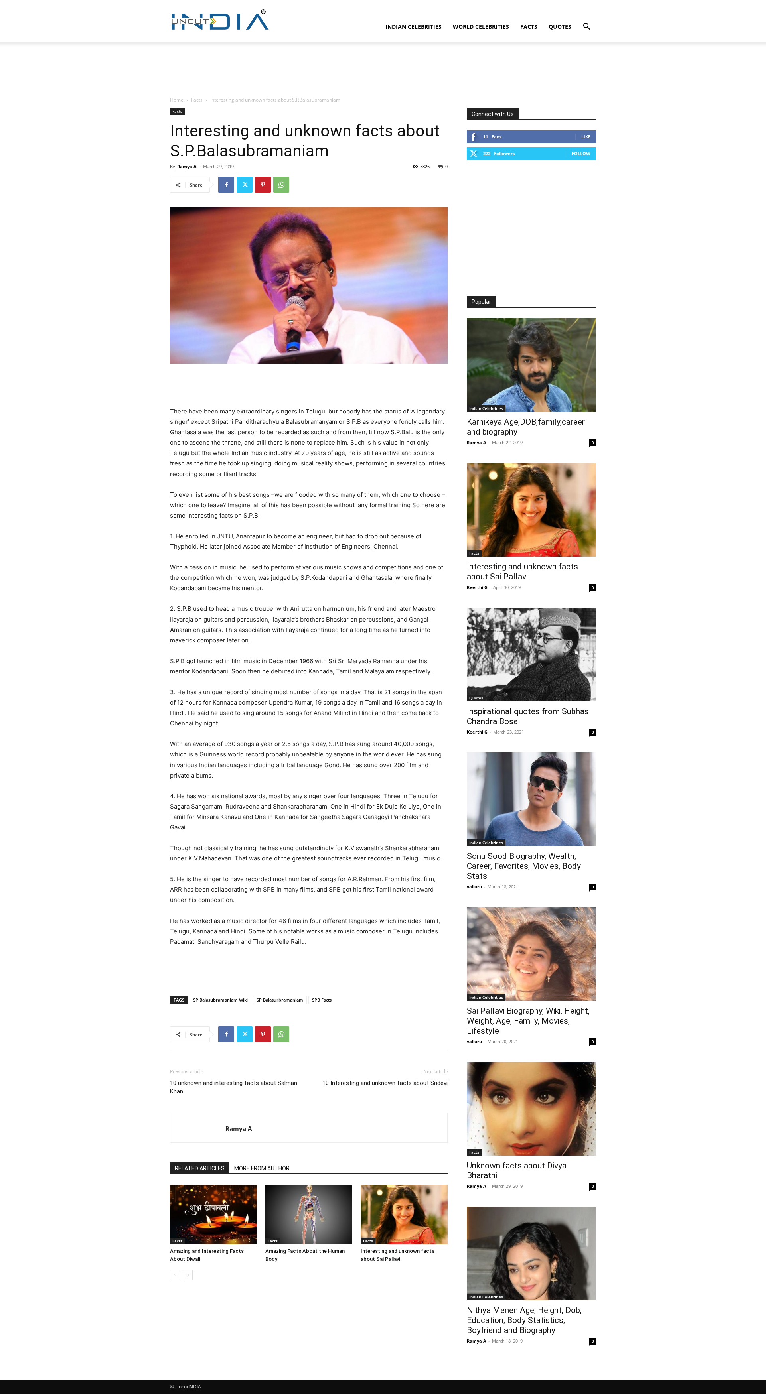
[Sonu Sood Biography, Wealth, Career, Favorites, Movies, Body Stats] (531, 799)
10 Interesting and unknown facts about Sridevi (385, 1083)
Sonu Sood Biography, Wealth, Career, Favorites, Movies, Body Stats (524, 866)
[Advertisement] (383, 70)
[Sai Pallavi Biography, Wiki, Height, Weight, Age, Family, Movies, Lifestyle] (531, 954)
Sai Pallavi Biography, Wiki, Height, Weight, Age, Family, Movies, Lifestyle (528, 1021)
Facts (528, 26)
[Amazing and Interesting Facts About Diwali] (213, 1214)
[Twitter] (245, 185)
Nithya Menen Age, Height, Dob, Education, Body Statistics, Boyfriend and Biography (524, 1320)
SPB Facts (322, 1000)
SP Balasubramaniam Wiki (220, 1000)
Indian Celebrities (413, 26)
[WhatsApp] (281, 185)
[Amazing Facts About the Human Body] (308, 1214)
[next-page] (188, 1275)
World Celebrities (481, 26)
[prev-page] (175, 1275)
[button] (586, 27)
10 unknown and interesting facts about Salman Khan (233, 1087)
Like (585, 137)
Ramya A (187, 166)
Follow (581, 153)
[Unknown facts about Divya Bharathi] (531, 1109)
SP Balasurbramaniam (280, 1000)
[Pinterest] (263, 185)
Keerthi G (477, 587)
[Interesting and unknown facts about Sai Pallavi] (404, 1214)
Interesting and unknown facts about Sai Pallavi (522, 571)
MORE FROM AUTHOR (262, 1168)
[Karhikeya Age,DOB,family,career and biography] (531, 365)
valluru (474, 887)
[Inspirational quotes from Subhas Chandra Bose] (531, 654)
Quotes (560, 26)
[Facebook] (226, 185)
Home (177, 99)
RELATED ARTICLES (200, 1168)
